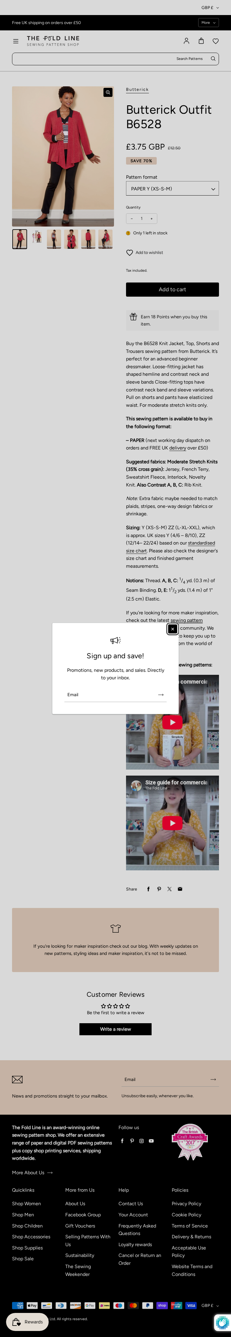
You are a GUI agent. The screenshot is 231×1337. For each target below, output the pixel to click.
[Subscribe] (161, 694)
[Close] (172, 629)
